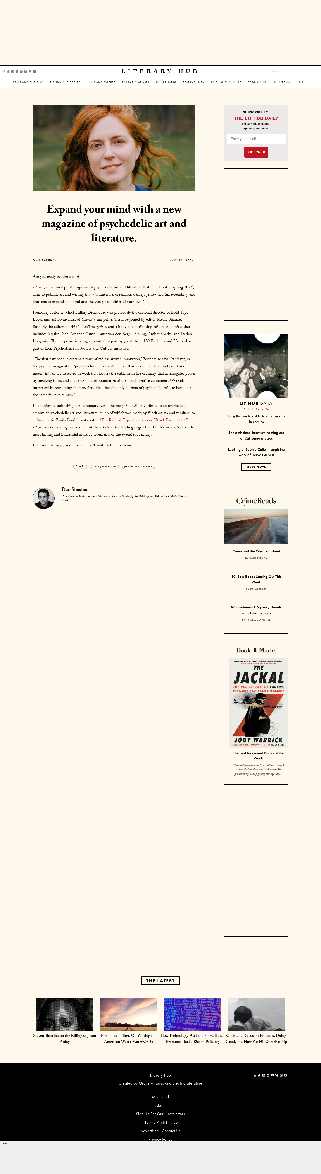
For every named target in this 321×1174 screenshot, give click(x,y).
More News (256, 467)
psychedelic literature (138, 466)
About (160, 1105)
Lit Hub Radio (166, 82)
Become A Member (136, 82)
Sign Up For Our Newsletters (160, 1113)
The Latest (160, 981)
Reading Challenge (226, 82)
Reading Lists (193, 82)
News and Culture (101, 82)
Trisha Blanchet (259, 620)
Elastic (80, 466)
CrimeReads (282, 82)
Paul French (258, 558)
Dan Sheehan (45, 260)
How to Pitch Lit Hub (160, 1122)
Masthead (160, 1096)
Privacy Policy (161, 1139)
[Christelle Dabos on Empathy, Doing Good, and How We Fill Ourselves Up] (256, 1026)
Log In (303, 82)
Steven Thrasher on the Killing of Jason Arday (64, 1039)
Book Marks (257, 82)
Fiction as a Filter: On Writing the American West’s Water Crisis (128, 1039)
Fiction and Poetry (65, 82)
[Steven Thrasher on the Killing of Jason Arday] (64, 1026)
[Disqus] (114, 563)
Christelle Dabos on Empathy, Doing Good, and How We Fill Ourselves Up (256, 1039)
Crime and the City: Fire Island (256, 551)
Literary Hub (160, 71)
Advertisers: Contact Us (161, 1130)
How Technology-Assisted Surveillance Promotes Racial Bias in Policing (192, 1039)
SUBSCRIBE (256, 152)
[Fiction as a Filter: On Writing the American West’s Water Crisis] (128, 1026)
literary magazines (104, 466)
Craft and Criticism (28, 82)
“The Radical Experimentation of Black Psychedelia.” (143, 420)
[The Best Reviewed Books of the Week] (258, 703)
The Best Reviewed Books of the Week (258, 756)
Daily (256, 403)
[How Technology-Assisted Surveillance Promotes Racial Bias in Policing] (192, 1026)
